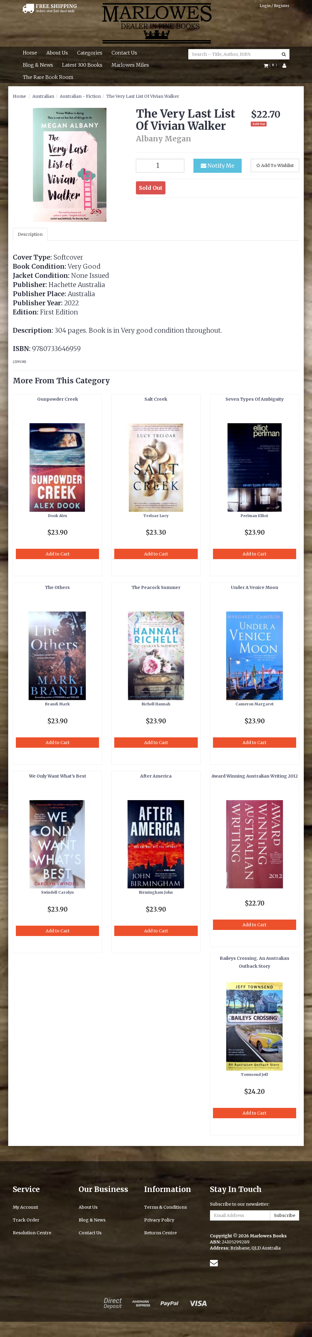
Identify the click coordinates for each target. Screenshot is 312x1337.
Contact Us (124, 53)
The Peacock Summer (156, 587)
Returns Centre (160, 1233)
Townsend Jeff (254, 1074)
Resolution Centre (32, 1233)
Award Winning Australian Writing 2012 (254, 776)
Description (30, 234)
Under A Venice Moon (254, 587)
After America (156, 776)
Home (30, 53)
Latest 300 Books (82, 65)
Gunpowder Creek (57, 399)
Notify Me (220, 165)
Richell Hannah (156, 704)
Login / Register (274, 5)
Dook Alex (57, 515)
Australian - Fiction (80, 96)
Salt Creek (155, 399)
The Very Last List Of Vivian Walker (142, 96)
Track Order (26, 1220)
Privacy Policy (159, 1220)
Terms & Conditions (165, 1207)
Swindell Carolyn (57, 892)
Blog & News (38, 65)
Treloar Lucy (155, 515)
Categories (89, 53)
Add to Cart (57, 554)
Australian (43, 96)
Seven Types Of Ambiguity (254, 399)
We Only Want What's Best (57, 776)
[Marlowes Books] (156, 23)
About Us (57, 53)
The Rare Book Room (48, 77)
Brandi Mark (57, 704)
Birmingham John (156, 892)
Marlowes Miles (130, 65)
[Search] (283, 54)
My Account (25, 1207)
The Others (57, 587)
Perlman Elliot (254, 515)
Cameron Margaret (255, 704)
